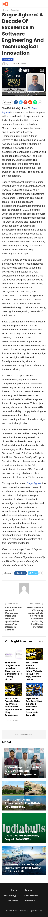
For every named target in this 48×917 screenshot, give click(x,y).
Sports (28, 890)
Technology (8, 59)
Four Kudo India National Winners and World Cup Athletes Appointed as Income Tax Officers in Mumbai (13, 618)
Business (30, 900)
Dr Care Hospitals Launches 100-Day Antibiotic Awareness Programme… (23, 771)
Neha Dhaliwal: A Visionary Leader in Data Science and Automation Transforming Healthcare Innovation (35, 617)
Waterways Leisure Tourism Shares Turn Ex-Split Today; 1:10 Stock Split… (23, 868)
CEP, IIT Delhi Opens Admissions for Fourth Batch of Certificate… (23, 803)
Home (14, 890)
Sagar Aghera (34, 483)
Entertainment (31, 895)
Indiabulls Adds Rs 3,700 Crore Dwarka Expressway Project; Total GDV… (22, 835)
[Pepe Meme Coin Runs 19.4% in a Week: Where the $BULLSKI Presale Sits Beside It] (34, 689)
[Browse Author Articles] (24, 588)
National (13, 900)
